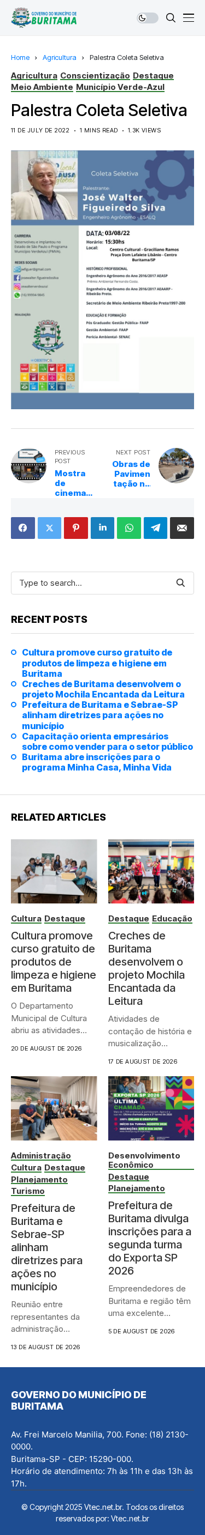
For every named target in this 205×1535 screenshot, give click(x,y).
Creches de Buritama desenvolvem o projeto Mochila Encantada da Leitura (103, 689)
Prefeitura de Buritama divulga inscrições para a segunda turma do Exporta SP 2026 (149, 1238)
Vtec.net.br (130, 1518)
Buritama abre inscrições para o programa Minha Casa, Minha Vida (97, 762)
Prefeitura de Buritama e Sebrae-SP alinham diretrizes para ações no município (100, 715)
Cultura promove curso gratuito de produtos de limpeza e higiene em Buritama (97, 662)
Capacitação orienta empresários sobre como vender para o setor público (107, 741)
